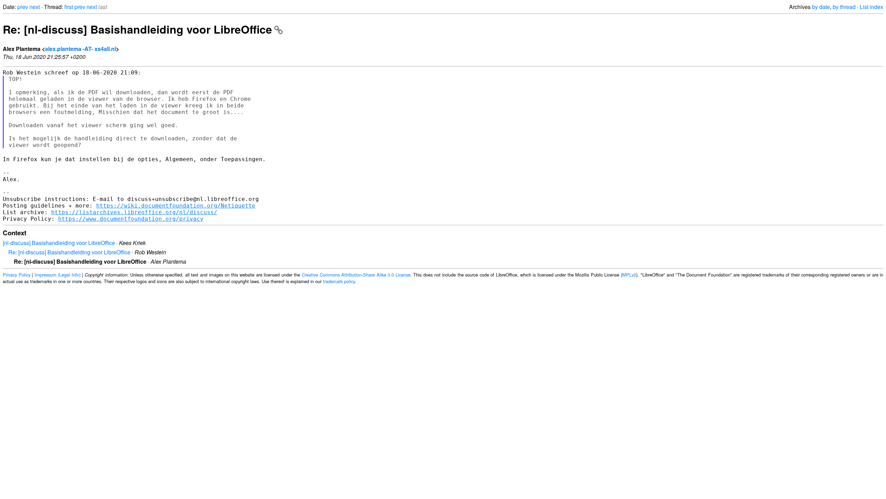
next (34, 7)
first (68, 7)
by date (821, 7)
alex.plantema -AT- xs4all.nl (80, 49)
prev (22, 7)
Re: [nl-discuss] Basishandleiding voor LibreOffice (137, 29)
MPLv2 (629, 274)
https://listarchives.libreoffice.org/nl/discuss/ (134, 212)
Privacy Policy (16, 274)
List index (871, 7)
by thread (844, 7)
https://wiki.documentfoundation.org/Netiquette (175, 205)
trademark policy (339, 281)
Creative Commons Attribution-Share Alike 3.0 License (356, 274)
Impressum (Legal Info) (58, 274)
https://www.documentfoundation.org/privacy (131, 219)
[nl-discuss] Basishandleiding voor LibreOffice (59, 243)
